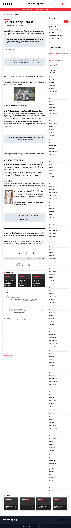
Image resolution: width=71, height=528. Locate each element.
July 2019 (52, 205)
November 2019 (53, 192)
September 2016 (53, 312)
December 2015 (53, 340)
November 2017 (53, 268)
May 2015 (52, 362)
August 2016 (52, 315)
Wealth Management (55, 64)
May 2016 (52, 324)
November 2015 (53, 343)
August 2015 (52, 353)
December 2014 (53, 378)
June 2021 (52, 132)
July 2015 (52, 356)
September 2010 (53, 441)
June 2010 (52, 447)
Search (53, 18)
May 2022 (52, 104)
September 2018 (53, 236)
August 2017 (52, 277)
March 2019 (52, 217)
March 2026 (52, 72)
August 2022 (53, 101)
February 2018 (53, 258)
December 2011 (53, 422)
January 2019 (53, 224)
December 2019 (53, 189)
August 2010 (52, 444)
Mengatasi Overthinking (37, 281)
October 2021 (53, 120)
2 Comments (21, 25)
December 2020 (53, 151)
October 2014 (53, 384)
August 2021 (52, 126)
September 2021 (53, 123)
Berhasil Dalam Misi (54, 29)
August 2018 (52, 239)
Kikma (51, 60)
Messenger (52, 483)
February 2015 (53, 372)
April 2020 (52, 176)
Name (5, 337)
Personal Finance (54, 53)
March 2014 (52, 397)
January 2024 (53, 79)
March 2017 (52, 293)
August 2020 (53, 164)
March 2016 (52, 331)
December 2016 (53, 302)
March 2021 (52, 142)
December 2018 (53, 227)
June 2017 (52, 283)
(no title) (52, 32)
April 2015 (52, 365)
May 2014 (52, 394)
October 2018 (53, 233)
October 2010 (53, 438)
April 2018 (52, 252)
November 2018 (53, 230)
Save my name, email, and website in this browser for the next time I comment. (21, 353)
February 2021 (53, 145)
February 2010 (53, 460)
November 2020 (53, 154)
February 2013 (53, 409)
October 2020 (53, 157)
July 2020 (52, 167)
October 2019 (53, 195)
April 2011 (52, 431)
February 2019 (53, 220)
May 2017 (52, 287)
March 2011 (52, 435)
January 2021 (53, 148)
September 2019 (53, 198)
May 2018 (52, 249)
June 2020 (52, 170)
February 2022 (53, 110)
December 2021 (53, 113)
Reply (42, 297)
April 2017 (52, 290)
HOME (24, 9)
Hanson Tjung (35, 3)
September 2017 (53, 274)
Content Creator (53, 477)
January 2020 (53, 186)
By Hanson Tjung (9, 25)
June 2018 (52, 246)
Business (52, 57)
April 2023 (52, 82)
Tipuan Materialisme (64, 53)
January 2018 (53, 261)
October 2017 (53, 271)
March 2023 (52, 85)
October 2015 (53, 346)
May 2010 (52, 450)
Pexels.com (30, 102)
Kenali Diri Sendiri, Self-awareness (22, 282)
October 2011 (53, 425)
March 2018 (52, 255)
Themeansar (45, 526)
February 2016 (53, 334)
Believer (52, 471)
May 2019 (52, 211)
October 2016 (53, 309)
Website (5, 347)
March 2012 (52, 419)
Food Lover (52, 480)
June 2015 (52, 359)
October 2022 (53, 94)
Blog (51, 474)
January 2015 (53, 375)
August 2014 (52, 387)
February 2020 (53, 183)
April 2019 (52, 214)
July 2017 (52, 280)
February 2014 (53, 400)
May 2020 (52, 173)
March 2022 (52, 107)
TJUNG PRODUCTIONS (39, 9)
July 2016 (52, 318)
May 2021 (52, 135)
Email (5, 342)
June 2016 (52, 321)
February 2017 (53, 296)
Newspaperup (39, 526)
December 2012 (53, 416)
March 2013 (52, 406)
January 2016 (53, 337)
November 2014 (53, 381)
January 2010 (53, 463)
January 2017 (53, 299)
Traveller (52, 490)
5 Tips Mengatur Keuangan (9, 281)
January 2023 (53, 88)
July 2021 (52, 129)
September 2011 (53, 428)
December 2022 (53, 91)
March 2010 (52, 457)
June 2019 (52, 208)
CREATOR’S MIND (30, 9)
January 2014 (53, 403)
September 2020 (53, 161)
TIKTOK (46, 9)
